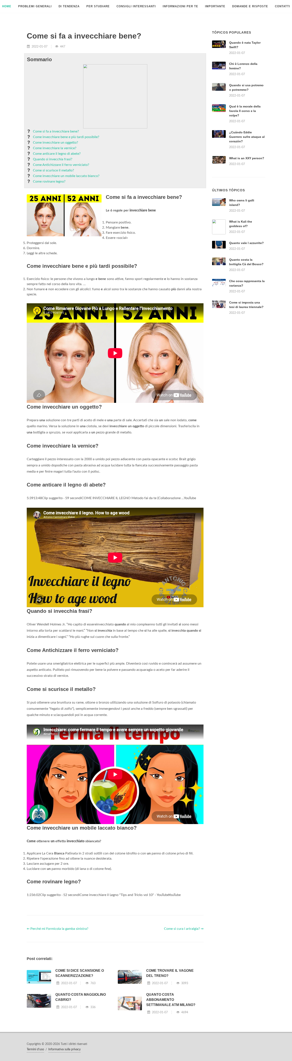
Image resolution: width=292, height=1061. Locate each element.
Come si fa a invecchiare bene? (56, 131)
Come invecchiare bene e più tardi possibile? (66, 137)
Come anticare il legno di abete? (57, 153)
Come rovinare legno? (49, 181)
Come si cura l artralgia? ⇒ (184, 928)
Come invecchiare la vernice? (54, 148)
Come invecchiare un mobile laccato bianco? (66, 176)
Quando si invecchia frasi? (52, 159)
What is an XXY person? (246, 158)
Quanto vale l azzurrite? (246, 243)
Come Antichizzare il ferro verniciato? (61, 165)
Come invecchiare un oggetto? (55, 142)
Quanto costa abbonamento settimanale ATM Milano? (170, 1000)
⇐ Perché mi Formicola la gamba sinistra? (57, 928)
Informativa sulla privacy (64, 1049)
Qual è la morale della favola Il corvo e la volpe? (245, 111)
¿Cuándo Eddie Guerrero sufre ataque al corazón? (247, 137)
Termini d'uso (35, 1049)
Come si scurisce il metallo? (53, 170)
